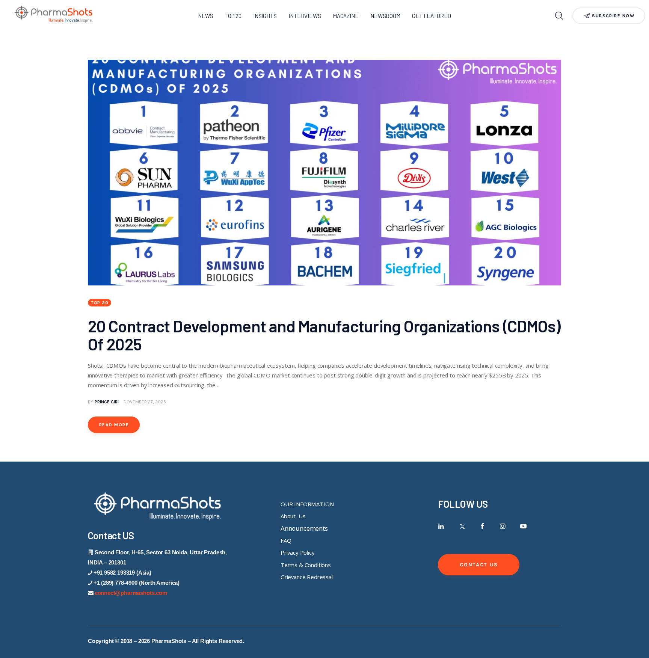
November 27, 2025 (145, 401)
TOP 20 (99, 302)
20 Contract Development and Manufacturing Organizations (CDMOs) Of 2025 (324, 335)
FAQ (286, 540)
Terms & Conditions (306, 565)
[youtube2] (523, 526)
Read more (114, 424)
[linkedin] (441, 526)
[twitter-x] (462, 526)
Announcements (304, 528)
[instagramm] (503, 526)
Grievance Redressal (307, 577)
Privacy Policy (298, 552)
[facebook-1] (482, 526)
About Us (293, 516)
